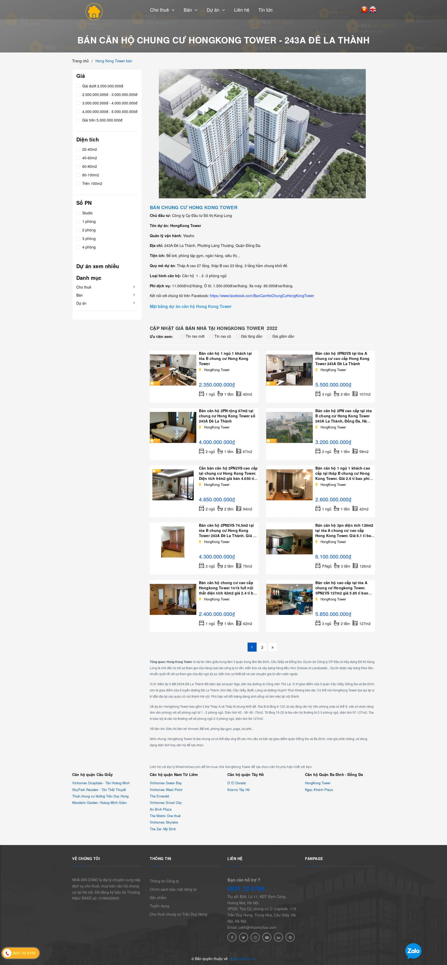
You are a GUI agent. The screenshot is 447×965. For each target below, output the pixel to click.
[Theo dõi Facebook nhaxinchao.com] (231, 937)
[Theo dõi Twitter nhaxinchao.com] (243, 937)
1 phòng (88, 221)
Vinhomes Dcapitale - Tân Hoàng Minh (101, 783)
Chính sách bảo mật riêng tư (173, 889)
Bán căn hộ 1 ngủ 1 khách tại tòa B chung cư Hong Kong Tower (225, 358)
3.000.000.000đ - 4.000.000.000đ (109, 102)
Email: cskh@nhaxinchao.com (252, 927)
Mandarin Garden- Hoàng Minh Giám (99, 802)
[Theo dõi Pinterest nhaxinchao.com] (290, 937)
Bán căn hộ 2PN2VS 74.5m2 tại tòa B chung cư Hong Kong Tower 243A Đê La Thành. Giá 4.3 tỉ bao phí (228, 533)
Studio (87, 212)
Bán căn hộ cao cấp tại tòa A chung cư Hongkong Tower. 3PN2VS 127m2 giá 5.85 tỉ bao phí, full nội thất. (341, 590)
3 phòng (88, 238)
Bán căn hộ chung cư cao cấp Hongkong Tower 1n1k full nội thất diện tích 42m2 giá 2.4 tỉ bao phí (228, 590)
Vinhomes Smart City (166, 802)
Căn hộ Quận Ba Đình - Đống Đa (334, 774)
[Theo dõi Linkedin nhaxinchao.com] (278, 937)
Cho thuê (83, 287)
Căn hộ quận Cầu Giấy (92, 774)
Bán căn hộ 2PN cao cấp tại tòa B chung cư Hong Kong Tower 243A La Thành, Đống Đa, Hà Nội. (343, 418)
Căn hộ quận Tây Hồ (245, 774)
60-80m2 (89, 166)
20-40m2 (89, 149)
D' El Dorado (236, 783)
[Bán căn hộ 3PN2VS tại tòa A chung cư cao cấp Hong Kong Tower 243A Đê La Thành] (289, 370)
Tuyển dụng (159, 905)
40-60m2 (89, 158)
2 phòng (88, 229)
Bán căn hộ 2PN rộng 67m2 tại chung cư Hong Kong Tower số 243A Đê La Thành (227, 416)
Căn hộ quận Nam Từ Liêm (174, 774)
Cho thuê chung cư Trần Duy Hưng (178, 914)
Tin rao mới (195, 336)
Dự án (81, 303)
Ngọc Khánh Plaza (319, 789)
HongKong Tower (317, 783)
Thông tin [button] (160, 858)
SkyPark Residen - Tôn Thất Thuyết (99, 789)
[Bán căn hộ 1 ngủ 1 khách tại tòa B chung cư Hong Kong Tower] (173, 370)
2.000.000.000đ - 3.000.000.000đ (109, 94)
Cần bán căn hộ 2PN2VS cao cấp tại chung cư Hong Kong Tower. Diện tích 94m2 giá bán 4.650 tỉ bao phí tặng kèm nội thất (228, 475)
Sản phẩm (158, 897)
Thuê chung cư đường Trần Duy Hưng (100, 796)
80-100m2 (90, 175)
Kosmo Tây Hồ (238, 789)
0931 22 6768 (246, 888)
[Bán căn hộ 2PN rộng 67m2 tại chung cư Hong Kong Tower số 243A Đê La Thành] (173, 427)
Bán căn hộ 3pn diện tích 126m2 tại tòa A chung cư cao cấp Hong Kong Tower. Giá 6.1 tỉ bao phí (344, 533)
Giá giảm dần (283, 336)
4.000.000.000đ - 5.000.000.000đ (109, 111)
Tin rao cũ (222, 336)
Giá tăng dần (251, 336)
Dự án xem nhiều (97, 266)
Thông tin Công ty (164, 881)
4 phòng (88, 247)
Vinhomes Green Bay (166, 783)
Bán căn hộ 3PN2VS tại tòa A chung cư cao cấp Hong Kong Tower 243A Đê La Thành (342, 358)
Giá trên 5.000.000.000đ (101, 120)
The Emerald (159, 796)
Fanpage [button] (314, 858)
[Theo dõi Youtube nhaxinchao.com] (266, 937)
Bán (79, 295)
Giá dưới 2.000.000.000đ (102, 85)
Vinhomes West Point (166, 789)
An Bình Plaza (161, 809)
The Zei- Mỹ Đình (163, 828)
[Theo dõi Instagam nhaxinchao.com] (255, 937)
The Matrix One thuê (165, 815)
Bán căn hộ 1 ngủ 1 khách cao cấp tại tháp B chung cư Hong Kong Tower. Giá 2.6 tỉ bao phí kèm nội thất (342, 475)
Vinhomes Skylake (164, 822)
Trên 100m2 (91, 183)
